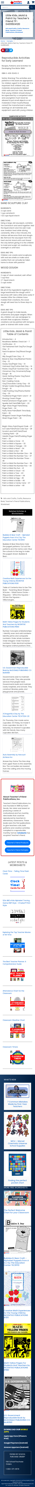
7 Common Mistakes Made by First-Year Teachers (17, 1104)
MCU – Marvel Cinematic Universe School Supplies (17, 1143)
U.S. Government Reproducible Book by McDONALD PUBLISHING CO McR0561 (17, 670)
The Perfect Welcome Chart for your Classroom (16, 1211)
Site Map (10, 1483)
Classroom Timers (10, 1047)
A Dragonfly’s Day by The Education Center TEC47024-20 (16, 715)
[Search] (31, 7)
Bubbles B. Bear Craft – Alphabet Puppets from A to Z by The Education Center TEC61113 (16, 537)
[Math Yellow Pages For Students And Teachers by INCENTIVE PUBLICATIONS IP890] (17, 618)
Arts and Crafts (11, 28)
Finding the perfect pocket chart (17, 1181)
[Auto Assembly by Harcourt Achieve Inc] (17, 750)
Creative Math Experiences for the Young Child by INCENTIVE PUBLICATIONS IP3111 (17, 581)
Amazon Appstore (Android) (16, 1447)
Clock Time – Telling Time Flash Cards (16, 872)
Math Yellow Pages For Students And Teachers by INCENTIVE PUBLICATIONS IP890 (16, 624)
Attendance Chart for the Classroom (13, 992)
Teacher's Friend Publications (14, 31)
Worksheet (19, 32)
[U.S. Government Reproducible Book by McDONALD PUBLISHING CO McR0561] (17, 664)
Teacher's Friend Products (17, 843)
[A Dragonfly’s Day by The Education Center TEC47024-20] (17, 710)
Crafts (19, 28)
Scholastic (22, 833)
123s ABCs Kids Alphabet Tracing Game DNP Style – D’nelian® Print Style (16, 903)
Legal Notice (4, 1483)
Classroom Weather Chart (14, 1020)
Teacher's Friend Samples (17, 850)
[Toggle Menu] (2, 2)
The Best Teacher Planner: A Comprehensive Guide (14, 962)
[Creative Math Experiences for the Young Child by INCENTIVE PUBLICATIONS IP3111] (17, 574)
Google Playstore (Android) (16, 1443)
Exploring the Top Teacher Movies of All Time (17, 933)
